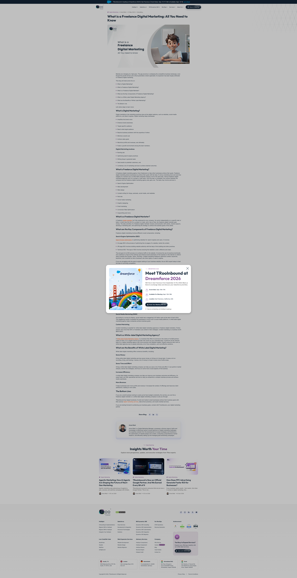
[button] (187, 268)
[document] (148, 289)
